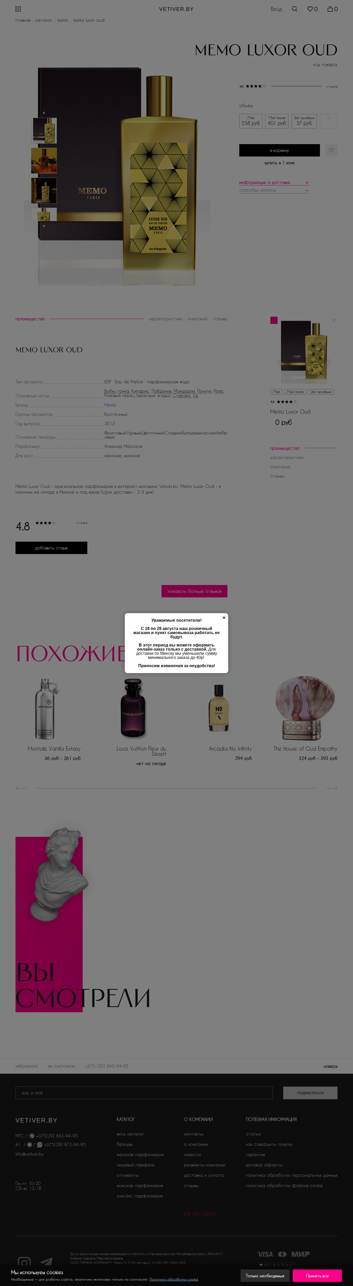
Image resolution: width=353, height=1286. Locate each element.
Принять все (317, 1275)
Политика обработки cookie (173, 1279)
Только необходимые (265, 1275)
